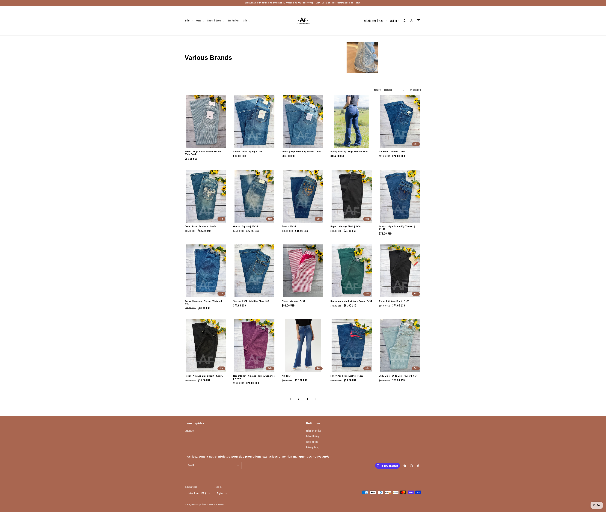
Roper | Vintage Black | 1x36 (345, 226)
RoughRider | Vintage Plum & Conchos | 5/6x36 (254, 377)
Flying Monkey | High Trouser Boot (349, 151)
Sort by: (377, 90)
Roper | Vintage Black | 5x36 (394, 301)
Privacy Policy (312, 447)
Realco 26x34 (289, 226)
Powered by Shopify (216, 505)
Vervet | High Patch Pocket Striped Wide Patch (203, 152)
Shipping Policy (313, 430)
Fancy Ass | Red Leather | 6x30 (346, 376)
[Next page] (315, 399)
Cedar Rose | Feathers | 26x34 (200, 226)
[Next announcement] (420, 3)
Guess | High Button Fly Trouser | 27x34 (397, 227)
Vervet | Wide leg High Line (247, 151)
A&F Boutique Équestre (199, 505)
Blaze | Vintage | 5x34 (293, 301)
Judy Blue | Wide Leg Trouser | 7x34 (398, 376)
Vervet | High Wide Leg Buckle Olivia (301, 151)
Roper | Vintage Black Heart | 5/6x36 (204, 376)
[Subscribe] (237, 465)
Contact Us (190, 430)
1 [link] (290, 399)
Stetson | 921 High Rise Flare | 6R (251, 301)
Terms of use (312, 441)
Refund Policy (312, 436)
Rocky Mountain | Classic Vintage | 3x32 (203, 302)
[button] (188, 20)
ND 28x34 (287, 376)
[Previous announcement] (185, 3)
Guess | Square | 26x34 (245, 226)
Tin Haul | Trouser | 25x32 (393, 151)
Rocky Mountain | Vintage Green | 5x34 (351, 301)
